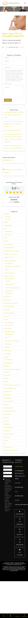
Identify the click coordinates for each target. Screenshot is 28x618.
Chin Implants (8, 349)
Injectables (7, 390)
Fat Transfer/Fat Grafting (12, 365)
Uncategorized (8, 471)
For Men (6, 381)
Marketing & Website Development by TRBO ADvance (16, 588)
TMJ (5, 468)
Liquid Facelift (8, 415)
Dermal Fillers (8, 287)
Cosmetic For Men (9, 281)
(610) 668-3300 (14, 594)
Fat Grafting (7, 378)
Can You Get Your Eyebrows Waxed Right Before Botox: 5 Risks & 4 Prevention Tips (13, 148)
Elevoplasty (7, 334)
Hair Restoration (8, 387)
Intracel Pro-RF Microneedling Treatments (12, 395)
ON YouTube (20, 578)
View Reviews (14, 223)
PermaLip (6, 445)
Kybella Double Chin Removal (12, 409)
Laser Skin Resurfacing (10, 412)
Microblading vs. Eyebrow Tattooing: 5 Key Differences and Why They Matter (14, 139)
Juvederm (6, 402)
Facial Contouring (8, 347)
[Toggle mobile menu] (25, 3)
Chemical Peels (8, 268)
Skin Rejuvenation (8, 458)
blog (5, 253)
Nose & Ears (7, 438)
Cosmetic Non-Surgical (10, 285)
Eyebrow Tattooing (9, 337)
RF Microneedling (8, 451)
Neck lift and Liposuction (13, 312)
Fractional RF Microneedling (12, 290)
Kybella (7, 294)
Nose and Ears (9, 315)
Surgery (6, 464)
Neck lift (7, 371)
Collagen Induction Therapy (11, 275)
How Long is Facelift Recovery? (12, 154)
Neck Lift (6, 428)
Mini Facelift (9, 308)
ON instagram (19, 568)
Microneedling (7, 422)
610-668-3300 (8, 184)
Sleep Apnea (7, 461)
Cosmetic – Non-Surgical (10, 278)
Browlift (6, 265)
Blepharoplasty (8, 249)
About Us (6, 238)
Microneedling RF (10, 297)
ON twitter (19, 538)
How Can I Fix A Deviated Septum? (13, 34)
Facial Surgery (8, 374)
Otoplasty (6, 441)
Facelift (8, 305)
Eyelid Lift (6, 340)
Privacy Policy (10, 587)
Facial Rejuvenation (10, 303)
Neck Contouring (8, 425)
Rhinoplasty (21, 47)
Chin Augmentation (9, 271)
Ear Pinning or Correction (11, 327)
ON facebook (19, 547)
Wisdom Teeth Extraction (11, 474)
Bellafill (6, 246)
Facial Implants (8, 352)
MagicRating (16, 226)
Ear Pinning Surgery (9, 330)
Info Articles (8, 258)
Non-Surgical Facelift (9, 435)
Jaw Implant (7, 399)
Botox (5, 262)
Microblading (7, 419)
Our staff (8, 243)
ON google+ (20, 557)
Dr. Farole (6, 47)
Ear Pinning (7, 324)
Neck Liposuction (8, 432)
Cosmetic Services (9, 300)
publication (7, 448)
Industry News (9, 255)
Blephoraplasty (9, 358)
